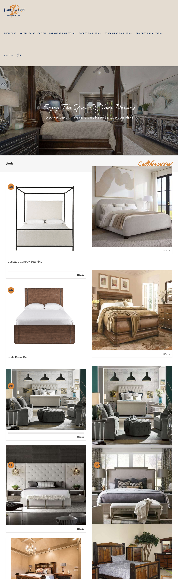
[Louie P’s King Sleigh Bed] (132, 310)
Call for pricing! (155, 164)
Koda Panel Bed (18, 357)
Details (81, 275)
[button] (19, 55)
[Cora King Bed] (132, 206)
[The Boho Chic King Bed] (132, 406)
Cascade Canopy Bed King (25, 261)
